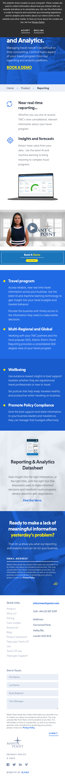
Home (10, 88)
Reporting (43, 88)
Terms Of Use (14, 650)
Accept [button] (25, 30)
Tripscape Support (17, 655)
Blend (25, 772)
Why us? (11, 613)
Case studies (14, 622)
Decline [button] (39, 30)
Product (25, 88)
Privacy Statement (17, 636)
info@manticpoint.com (46, 603)
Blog (9, 632)
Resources (12, 627)
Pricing (10, 618)
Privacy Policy (38, 22)
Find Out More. (32, 500)
